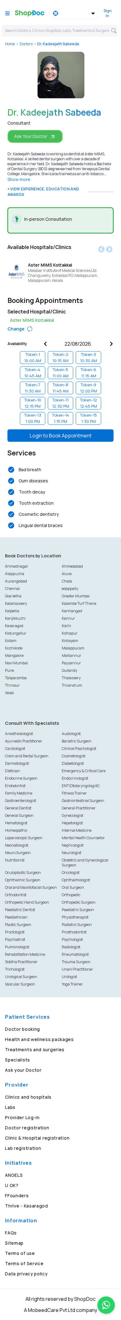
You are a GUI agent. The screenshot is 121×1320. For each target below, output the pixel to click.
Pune (9, 670)
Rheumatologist (75, 954)
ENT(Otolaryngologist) (81, 785)
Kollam (10, 640)
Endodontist (15, 785)
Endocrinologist (75, 778)
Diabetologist (73, 763)
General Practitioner (79, 808)
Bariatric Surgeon (77, 741)
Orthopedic (71, 894)
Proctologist (15, 932)
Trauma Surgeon (76, 961)
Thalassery (71, 677)
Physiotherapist (75, 917)
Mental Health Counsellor (83, 837)
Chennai (12, 588)
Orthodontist (15, 894)
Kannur (68, 618)
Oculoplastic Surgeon (23, 872)
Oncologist (70, 872)
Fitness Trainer (74, 793)
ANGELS (14, 1175)
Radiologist (71, 947)
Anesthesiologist (19, 733)
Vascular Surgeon (20, 984)
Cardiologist (15, 748)
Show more (18, 179)
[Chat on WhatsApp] (106, 1305)
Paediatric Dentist (20, 909)
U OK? (12, 1185)
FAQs (11, 1233)
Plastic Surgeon (18, 924)
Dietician (12, 770)
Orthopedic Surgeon (79, 902)
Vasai (9, 692)
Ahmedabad (72, 566)
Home (10, 44)
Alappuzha (14, 573)
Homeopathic (16, 830)
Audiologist (71, 733)
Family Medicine (18, 793)
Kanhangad (72, 610)
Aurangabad (16, 581)
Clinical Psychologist (79, 748)
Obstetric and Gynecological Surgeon (85, 862)
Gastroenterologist (20, 800)
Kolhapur (70, 633)
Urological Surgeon (21, 976)
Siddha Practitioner (21, 961)
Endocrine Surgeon (21, 778)
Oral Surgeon (73, 887)
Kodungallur (15, 633)
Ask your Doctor (23, 1070)
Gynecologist (72, 815)
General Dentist (18, 808)
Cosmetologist (73, 756)
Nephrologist (72, 845)
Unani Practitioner (77, 969)
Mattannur (71, 655)
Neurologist (71, 852)
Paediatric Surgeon (78, 909)
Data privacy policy (26, 1274)
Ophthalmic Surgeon (22, 880)
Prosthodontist (74, 932)
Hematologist (16, 823)
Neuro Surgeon (18, 852)
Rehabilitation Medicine (25, 954)
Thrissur (12, 685)
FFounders (17, 1195)
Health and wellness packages (39, 1039)
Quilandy (69, 670)
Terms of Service (24, 1263)
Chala (67, 581)
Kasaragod (14, 625)
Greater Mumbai (76, 596)
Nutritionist (15, 860)
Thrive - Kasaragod (26, 1206)
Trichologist (15, 969)
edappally (70, 588)
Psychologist (72, 939)
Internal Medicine (77, 830)
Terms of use (20, 1253)
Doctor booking (22, 1029)
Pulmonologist (17, 947)
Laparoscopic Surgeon (24, 837)
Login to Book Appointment (61, 435)
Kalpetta (12, 610)
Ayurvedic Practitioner (23, 741)
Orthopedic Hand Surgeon (27, 902)
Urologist (69, 976)
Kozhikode (13, 648)
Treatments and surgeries (35, 1049)
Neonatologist (16, 845)
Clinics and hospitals (28, 1097)
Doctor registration (27, 1128)
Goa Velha (13, 596)
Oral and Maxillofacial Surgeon (31, 887)
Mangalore (14, 655)
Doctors (26, 44)
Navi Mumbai (16, 663)
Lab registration (23, 1148)
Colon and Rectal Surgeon (26, 756)
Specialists (17, 1060)
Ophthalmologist (76, 880)
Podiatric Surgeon (77, 924)
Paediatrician (16, 917)
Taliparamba (16, 677)
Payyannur (71, 663)
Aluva (67, 573)
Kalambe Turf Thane (79, 603)
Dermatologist (17, 763)
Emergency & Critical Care (83, 770)
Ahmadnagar (16, 566)
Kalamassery (16, 603)
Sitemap (14, 1243)
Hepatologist (72, 823)
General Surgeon (19, 815)
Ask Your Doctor (30, 136)
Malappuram (73, 648)
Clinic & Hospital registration (37, 1138)
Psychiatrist (15, 939)
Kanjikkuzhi (15, 618)
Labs (10, 1107)
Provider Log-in (22, 1117)
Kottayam (70, 640)
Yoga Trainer (72, 984)
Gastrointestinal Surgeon (83, 800)
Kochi (66, 625)
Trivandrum (72, 685)
